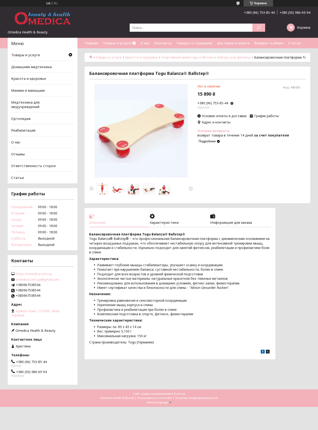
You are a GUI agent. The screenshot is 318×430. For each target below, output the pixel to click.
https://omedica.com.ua (34, 274)
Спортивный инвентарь (179, 57)
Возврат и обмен (269, 43)
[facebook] (263, 352)
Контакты (163, 43)
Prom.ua (179, 394)
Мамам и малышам (28, 90)
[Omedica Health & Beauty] (43, 18)
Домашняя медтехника (31, 66)
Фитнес (207, 57)
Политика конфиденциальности (196, 398)
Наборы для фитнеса (234, 57)
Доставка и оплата (233, 43)
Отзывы (18, 154)
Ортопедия (20, 118)
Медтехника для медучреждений (25, 104)
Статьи (294, 43)
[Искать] (258, 28)
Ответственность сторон (33, 165)
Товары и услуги (117, 43)
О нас (145, 43)
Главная (91, 43)
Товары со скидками (194, 43)
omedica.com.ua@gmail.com (37, 279)
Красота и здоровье (141, 57)
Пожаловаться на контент (154, 398)
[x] (268, 352)
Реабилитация (23, 130)
